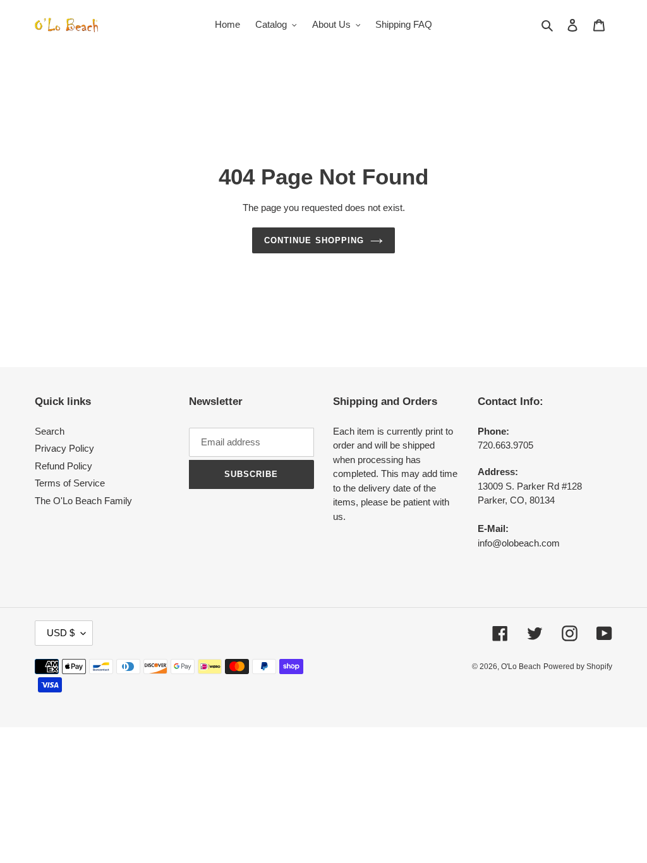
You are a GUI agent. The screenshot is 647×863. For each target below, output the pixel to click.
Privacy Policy (64, 448)
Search (49, 431)
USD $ (61, 632)
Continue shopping (314, 240)
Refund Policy (63, 466)
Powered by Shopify (577, 666)
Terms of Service (70, 483)
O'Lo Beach (521, 666)
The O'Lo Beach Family (83, 500)
